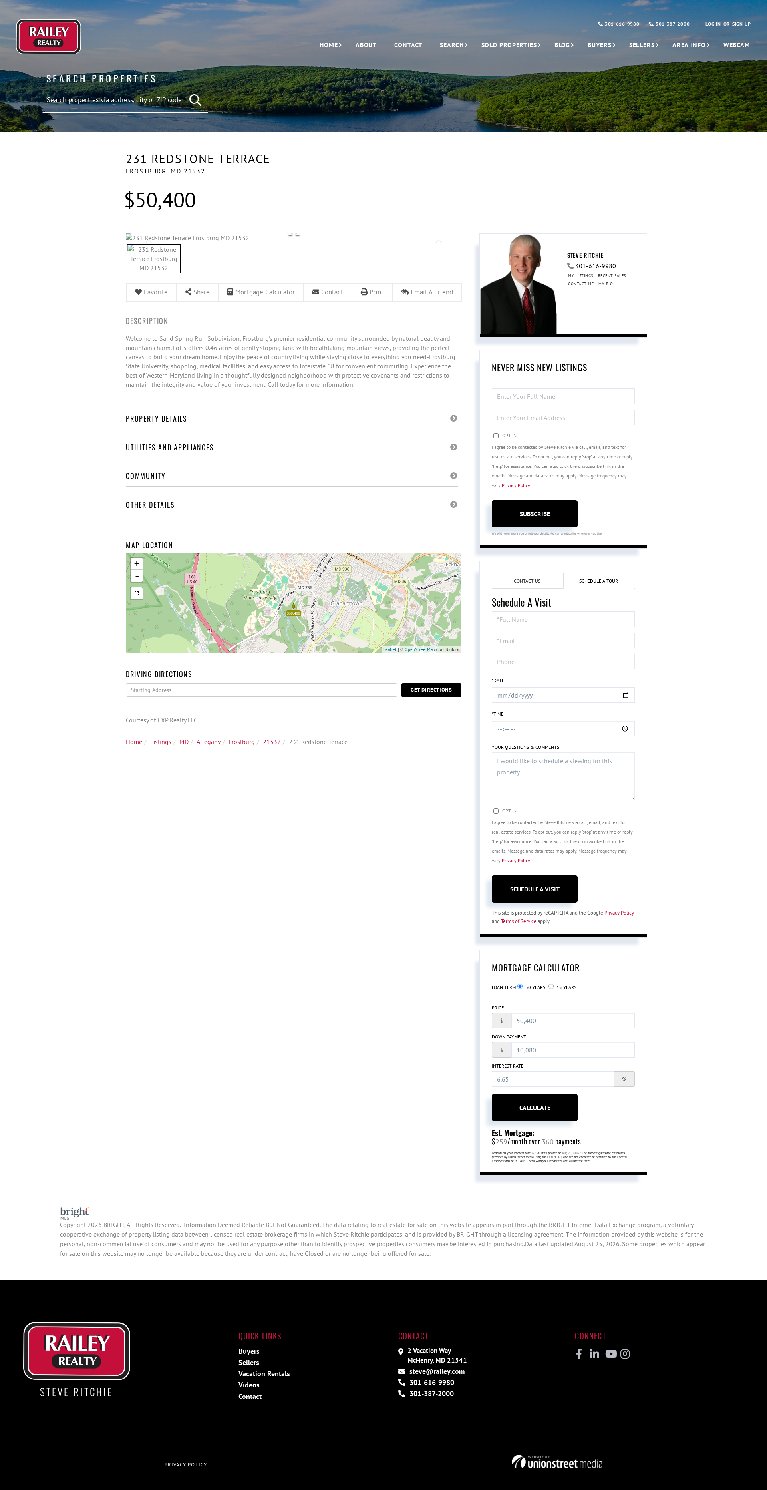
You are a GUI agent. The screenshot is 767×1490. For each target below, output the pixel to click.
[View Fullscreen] (137, 593)
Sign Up (741, 24)
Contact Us (527, 581)
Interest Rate (507, 1066)
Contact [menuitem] (408, 45)
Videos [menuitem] (249, 1384)
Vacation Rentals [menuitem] (264, 1373)
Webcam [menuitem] (736, 45)
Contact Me (581, 283)
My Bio (605, 283)
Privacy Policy (516, 485)
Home (134, 742)
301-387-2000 (672, 24)
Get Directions (431, 689)
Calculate (534, 1108)
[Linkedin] (594, 1354)
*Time (497, 714)
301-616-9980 (621, 24)
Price (498, 1008)
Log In (713, 24)
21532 (272, 742)
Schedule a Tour (598, 581)
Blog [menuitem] (562, 45)
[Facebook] (579, 1354)
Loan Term (504, 987)
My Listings (580, 275)
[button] (196, 100)
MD (184, 742)
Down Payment (509, 1037)
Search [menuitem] (451, 45)
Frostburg (242, 742)
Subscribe (535, 514)
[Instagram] (624, 1354)
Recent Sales (612, 275)
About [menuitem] (366, 45)
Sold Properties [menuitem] (509, 45)
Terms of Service (519, 921)
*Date (498, 680)
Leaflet (390, 649)
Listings (160, 742)
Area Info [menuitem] (689, 45)
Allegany (209, 742)
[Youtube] (609, 1354)
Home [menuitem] (329, 45)
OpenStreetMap (420, 649)
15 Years (565, 987)
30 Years (534, 987)
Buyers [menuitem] (599, 45)
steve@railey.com (436, 1371)
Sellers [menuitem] (642, 45)
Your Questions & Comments (525, 747)
